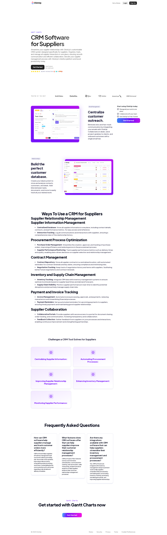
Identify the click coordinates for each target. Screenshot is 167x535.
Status (91, 532)
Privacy (108, 532)
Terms (116, 532)
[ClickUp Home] (36, 3)
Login (125, 3)
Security (99, 532)
